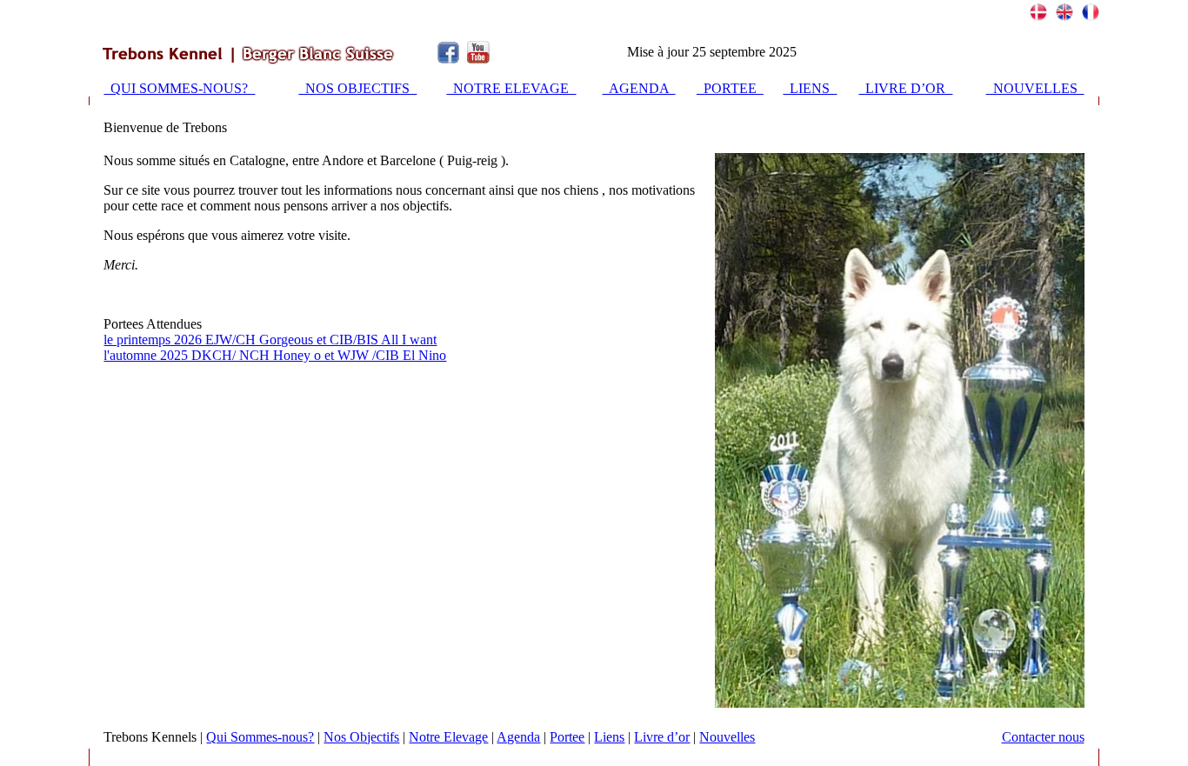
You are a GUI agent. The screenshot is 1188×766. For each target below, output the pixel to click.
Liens (609, 736)
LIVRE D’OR (905, 88)
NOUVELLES (1035, 88)
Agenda (518, 736)
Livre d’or (662, 736)
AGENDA (639, 88)
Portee (567, 736)
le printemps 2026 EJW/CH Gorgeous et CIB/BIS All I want (270, 339)
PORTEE (730, 88)
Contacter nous (1043, 736)
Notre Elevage (448, 736)
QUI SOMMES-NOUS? (179, 88)
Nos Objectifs (361, 736)
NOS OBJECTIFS (357, 88)
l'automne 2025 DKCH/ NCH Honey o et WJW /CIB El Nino (274, 355)
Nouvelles (727, 736)
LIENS (810, 88)
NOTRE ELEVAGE (511, 88)
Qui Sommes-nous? (260, 736)
